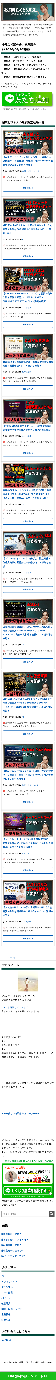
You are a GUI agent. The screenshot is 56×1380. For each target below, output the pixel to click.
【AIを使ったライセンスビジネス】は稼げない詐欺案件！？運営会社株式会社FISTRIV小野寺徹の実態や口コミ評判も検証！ (28, 161)
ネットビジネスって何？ (15, 1239)
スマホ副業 (26, 307)
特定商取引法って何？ (14, 1250)
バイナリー (7, 1298)
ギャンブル (26, 853)
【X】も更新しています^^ (14, 1007)
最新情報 (6, 1314)
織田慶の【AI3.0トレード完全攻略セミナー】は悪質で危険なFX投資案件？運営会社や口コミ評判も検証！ (28, 229)
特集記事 (6, 1319)
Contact (6, 1339)
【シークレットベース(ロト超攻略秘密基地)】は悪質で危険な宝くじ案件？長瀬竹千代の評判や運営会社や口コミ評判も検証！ (28, 843)
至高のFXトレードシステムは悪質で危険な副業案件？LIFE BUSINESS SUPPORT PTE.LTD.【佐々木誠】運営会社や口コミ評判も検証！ (27, 494)
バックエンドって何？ (14, 1256)
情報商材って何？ (12, 1234)
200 (10, 958)
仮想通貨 (6, 1303)
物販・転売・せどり (30, 171)
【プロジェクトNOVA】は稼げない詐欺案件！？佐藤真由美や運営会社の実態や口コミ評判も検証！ (28, 562)
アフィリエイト (9, 1281)
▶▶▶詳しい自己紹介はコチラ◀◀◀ (20, 1113)
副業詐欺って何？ (12, 1245)
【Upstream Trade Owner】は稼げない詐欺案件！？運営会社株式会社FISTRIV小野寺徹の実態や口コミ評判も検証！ (28, 775)
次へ (15, 958)
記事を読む (27, 188)
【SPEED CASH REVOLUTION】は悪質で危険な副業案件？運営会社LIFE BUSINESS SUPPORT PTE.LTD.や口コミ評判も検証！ (27, 297)
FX (23, 239)
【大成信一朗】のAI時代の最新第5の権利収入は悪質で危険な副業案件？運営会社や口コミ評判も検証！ (28, 911)
